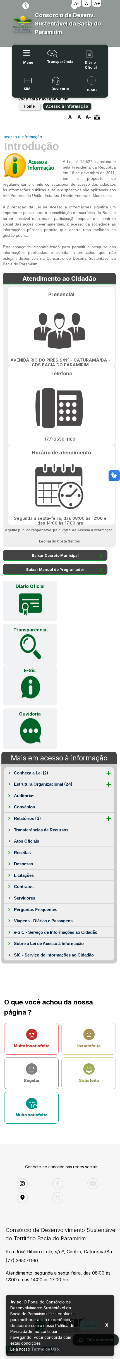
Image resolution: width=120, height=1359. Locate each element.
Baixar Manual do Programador (55, 569)
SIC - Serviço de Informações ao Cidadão (54, 955)
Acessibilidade (25, 5)
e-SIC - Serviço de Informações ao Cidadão (55, 932)
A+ (97, 3)
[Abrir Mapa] (30, 1197)
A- (76, 3)
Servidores (24, 898)
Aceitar (90, 1325)
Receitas (22, 852)
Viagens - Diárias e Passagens (43, 920)
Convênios (24, 806)
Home (29, 106)
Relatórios (27, 818)
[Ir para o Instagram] (30, 1183)
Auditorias (24, 795)
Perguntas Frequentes (35, 909)
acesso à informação (23, 136)
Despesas (23, 863)
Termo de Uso (45, 1349)
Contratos (23, 886)
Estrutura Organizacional (43, 784)
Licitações (24, 875)
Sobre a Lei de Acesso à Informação (49, 943)
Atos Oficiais (26, 841)
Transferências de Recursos (41, 829)
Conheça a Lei (31, 773)
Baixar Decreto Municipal (55, 555)
